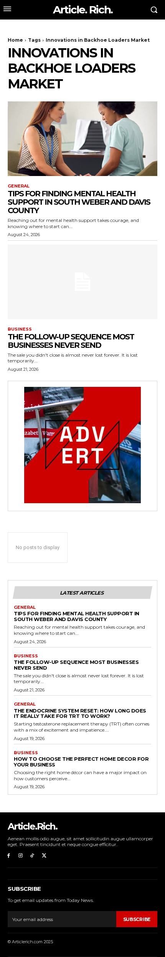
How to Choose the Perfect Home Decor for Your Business (81, 762)
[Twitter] (44, 856)
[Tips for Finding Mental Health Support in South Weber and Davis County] (82, 138)
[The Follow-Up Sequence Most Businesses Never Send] (82, 282)
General (19, 186)
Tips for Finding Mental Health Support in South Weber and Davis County (79, 202)
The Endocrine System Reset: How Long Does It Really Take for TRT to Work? (80, 713)
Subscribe (136, 919)
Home (15, 40)
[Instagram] (20, 856)
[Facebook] (9, 856)
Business (20, 329)
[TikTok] (32, 856)
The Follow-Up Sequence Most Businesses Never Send (71, 341)
